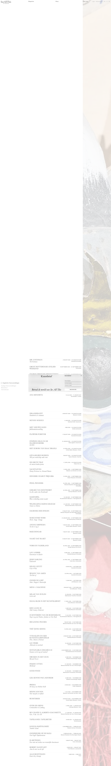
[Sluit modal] (81, 375)
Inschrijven (73, 389)
